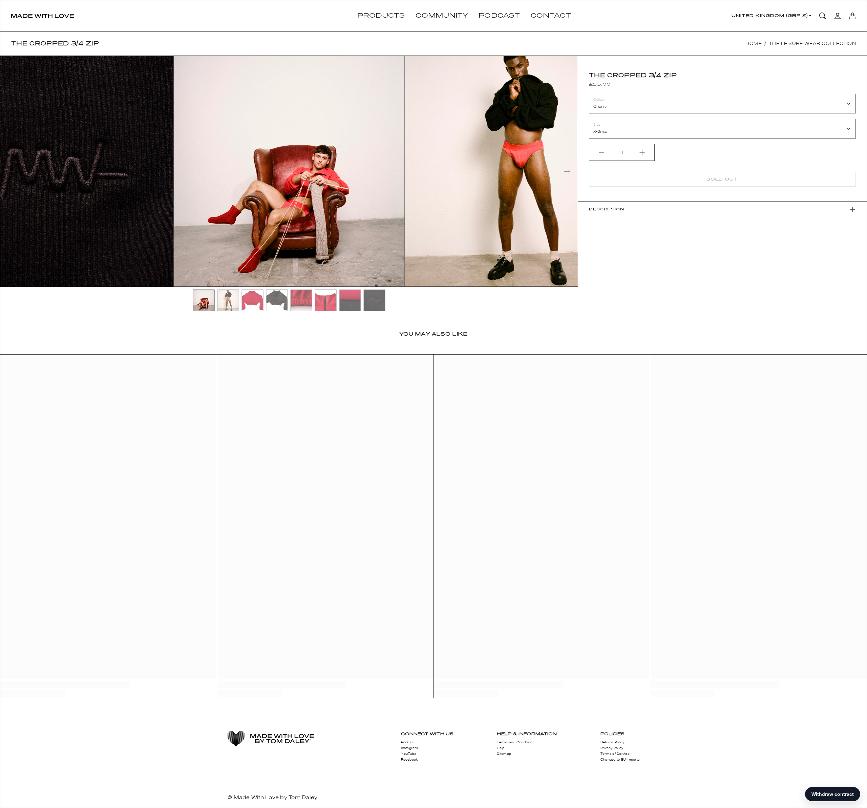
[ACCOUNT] (837, 15)
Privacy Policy (611, 748)
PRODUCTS (381, 15)
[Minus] (601, 153)
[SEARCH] (822, 15)
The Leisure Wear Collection (812, 43)
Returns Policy (612, 742)
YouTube (408, 754)
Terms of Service (615, 754)
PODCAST (499, 15)
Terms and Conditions (515, 742)
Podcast (408, 742)
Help (500, 748)
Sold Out (722, 179)
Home (753, 43)
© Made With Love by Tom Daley (272, 797)
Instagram (409, 748)
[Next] (566, 171)
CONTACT (551, 15)
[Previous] (11, 171)
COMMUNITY (442, 15)
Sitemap (504, 754)
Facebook (409, 760)
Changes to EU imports (619, 760)
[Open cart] (852, 15)
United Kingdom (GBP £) (770, 15)
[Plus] (642, 153)
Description (606, 209)
